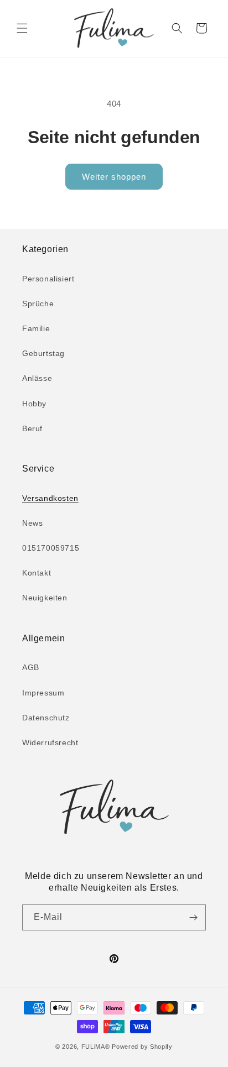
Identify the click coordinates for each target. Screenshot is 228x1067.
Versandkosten (50, 498)
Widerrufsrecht (50, 742)
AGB (30, 667)
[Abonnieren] (193, 917)
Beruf (32, 428)
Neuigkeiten (45, 597)
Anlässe (37, 378)
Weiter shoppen (114, 176)
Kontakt (36, 572)
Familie (36, 328)
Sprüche (38, 303)
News (32, 523)
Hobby (34, 403)
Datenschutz (46, 717)
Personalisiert (48, 278)
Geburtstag (43, 353)
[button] (22, 28)
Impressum (43, 692)
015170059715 (50, 547)
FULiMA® (95, 1046)
